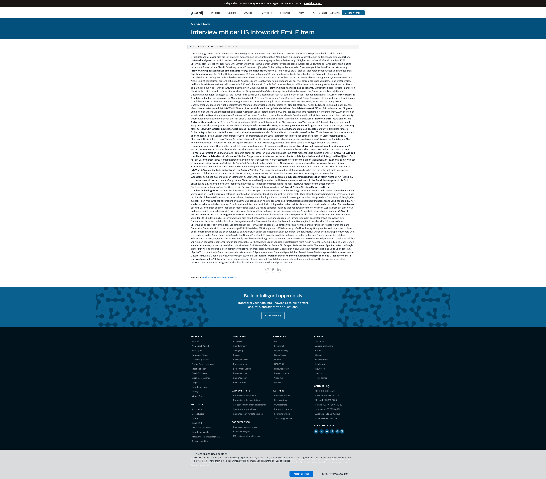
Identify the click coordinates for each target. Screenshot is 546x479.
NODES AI (279, 364)
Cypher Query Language (203, 364)
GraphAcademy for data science (248, 414)
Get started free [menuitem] (353, 13)
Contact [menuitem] (323, 13)
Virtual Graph (198, 396)
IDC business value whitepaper (247, 436)
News (192, 47)
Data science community (244, 396)
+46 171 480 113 (331, 396)
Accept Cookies (301, 473)
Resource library (281, 369)
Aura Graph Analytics (202, 346)
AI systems (197, 409)
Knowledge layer (200, 387)
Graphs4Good (321, 360)
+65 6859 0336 (333, 409)
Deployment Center (242, 369)
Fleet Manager (199, 369)
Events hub (279, 346)
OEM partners (280, 405)
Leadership (320, 364)
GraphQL (196, 382)
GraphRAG (197, 423)
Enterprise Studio (200, 355)
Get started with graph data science (249, 405)
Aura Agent (197, 350)
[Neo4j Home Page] (197, 13)
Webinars (278, 382)
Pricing (195, 392)
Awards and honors (324, 346)
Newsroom (320, 369)
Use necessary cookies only (335, 473)
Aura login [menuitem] (335, 13)
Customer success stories (245, 427)
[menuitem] (216, 12)
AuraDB (195, 341)
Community (238, 355)
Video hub (278, 378)
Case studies (198, 414)
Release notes (239, 382)
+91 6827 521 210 (329, 418)
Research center (282, 373)
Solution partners (282, 414)
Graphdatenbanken (227, 277)
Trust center (321, 378)
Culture (318, 355)
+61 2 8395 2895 (332, 414)
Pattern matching (200, 441)
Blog (276, 341)
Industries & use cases (202, 427)
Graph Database (199, 373)
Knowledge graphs (200, 432)
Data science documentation (246, 400)
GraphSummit (280, 355)
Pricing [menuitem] (301, 13)
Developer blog (240, 373)
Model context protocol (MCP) (206, 437)
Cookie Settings (230, 460)
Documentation (240, 364)
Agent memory (240, 346)
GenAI (195, 418)
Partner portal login (283, 409)
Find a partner (280, 400)
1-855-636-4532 (327, 391)
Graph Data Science (201, 378)
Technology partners (283, 418)
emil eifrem (208, 277)
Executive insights (241, 431)
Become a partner (282, 396)
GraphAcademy (240, 378)
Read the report (313, 3)
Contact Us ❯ (322, 386)
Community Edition (200, 360)
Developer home (240, 360)
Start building (273, 315)
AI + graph (238, 341)
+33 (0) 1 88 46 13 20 (332, 405)
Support (319, 373)
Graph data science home (244, 409)
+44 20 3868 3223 (328, 400)
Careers (319, 350)
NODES (277, 360)
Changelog (238, 350)
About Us (319, 341)
